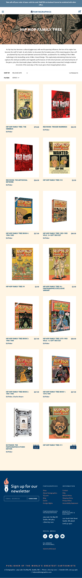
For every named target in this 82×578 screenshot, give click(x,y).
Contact (65, 490)
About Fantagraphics (50, 493)
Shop (44, 490)
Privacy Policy (67, 501)
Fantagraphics (11, 570)
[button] (16, 78)
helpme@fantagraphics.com (42, 572)
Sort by (7, 73)
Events (45, 501)
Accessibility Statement (70, 503)
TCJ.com (45, 495)
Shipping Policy (67, 498)
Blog (44, 498)
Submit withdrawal (49, 549)
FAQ (63, 493)
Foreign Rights (48, 503)
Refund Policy (67, 495)
